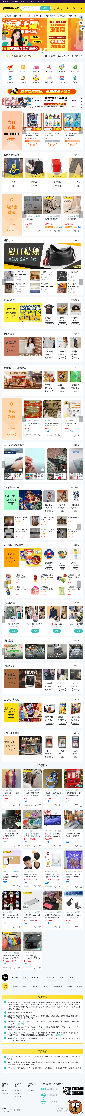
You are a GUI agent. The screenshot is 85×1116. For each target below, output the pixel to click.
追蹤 (13, 631)
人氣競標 (62, 15)
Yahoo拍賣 (11, 8)
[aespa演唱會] (63, 99)
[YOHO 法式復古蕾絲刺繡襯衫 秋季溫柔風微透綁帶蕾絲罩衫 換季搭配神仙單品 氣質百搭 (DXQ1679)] (20, 609)
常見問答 (18, 1090)
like (39, 231)
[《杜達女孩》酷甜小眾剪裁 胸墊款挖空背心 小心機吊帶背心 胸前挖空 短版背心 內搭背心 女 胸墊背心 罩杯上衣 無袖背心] (42, 609)
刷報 (4, 977)
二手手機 (15, 986)
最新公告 (18, 1096)
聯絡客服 (18, 1093)
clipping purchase (59, 231)
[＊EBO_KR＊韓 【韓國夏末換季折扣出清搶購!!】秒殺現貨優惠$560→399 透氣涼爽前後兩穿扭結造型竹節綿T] (75, 612)
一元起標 (15, 977)
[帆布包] (63, 105)
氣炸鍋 (35, 986)
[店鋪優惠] (42, 34)
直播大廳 (76, 640)
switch (25, 986)
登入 (58, 8)
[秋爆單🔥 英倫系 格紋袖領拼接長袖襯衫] (63, 609)
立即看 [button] (11, 317)
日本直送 (17, 15)
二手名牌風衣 (57, 986)
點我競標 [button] (49, 324)
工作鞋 (70, 977)
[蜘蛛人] (35, 105)
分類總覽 (7, 15)
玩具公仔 (72, 15)
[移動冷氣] (35, 99)
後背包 (45, 986)
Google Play (78, 1093)
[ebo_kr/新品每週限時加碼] (79, 619)
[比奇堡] (49, 99)
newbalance (35, 977)
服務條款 (59, 1111)
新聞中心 (5, 1090)
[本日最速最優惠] (75, 1107)
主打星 (27, 15)
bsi (7, 1110)
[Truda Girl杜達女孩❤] (35, 619)
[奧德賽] (76, 105)
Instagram (19, 1110)
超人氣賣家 (50, 15)
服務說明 (5, 1093)
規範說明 (20, 1024)
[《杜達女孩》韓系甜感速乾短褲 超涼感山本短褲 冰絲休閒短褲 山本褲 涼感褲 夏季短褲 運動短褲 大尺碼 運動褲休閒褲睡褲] (31, 612)
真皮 (24, 977)
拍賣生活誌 (38, 15)
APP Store (78, 1088)
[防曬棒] (76, 99)
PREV (3, 174)
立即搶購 (32, 145)
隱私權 (66, 1111)
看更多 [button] (11, 350)
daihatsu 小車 (50, 977)
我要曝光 (11, 140)
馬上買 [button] (49, 391)
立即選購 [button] (49, 723)
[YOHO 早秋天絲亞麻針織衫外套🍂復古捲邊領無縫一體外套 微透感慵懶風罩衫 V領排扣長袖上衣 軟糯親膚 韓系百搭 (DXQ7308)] (20, 615)
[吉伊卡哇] (49, 105)
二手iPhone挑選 (17, 56)
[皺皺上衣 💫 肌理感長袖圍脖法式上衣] (63, 615)
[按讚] (21, 470)
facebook (15, 1110)
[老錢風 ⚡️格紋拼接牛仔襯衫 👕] (53, 612)
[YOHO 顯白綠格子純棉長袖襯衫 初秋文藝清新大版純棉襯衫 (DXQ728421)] (10, 612)
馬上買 (76, 367)
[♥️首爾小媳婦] (57, 619)
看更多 (76, 155)
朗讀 (81, 17)
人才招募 (31, 1090)
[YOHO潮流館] (14, 619)
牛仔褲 (69, 986)
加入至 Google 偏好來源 (81, 23)
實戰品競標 (75, 300)
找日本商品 (75, 487)
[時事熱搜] (42, 91)
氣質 (61, 977)
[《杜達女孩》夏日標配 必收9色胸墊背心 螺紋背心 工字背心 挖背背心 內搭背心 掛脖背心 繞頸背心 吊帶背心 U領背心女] (42, 615)
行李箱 (79, 986)
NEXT (81, 174)
